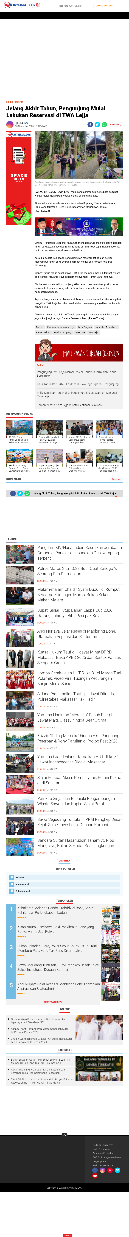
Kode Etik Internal (101, 1149)
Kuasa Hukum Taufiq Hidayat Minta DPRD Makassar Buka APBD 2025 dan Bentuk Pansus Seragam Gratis (79, 657)
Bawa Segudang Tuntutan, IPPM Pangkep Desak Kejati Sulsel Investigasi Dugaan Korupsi (79, 822)
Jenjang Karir (99, 1161)
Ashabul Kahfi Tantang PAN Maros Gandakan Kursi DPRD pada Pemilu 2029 (39, 1030)
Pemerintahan (43, 332)
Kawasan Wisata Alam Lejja (60, 327)
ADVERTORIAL (31, 15)
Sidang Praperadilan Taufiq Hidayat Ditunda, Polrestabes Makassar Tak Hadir (76, 697)
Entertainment (23, 891)
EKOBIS (94, 15)
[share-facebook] (90, 124)
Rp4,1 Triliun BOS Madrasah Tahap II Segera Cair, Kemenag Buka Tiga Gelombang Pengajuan (38, 1071)
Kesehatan (117, 15)
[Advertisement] (64, 58)
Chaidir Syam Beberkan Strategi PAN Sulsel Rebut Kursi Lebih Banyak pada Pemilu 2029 (41, 1040)
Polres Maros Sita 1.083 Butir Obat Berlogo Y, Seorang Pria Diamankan (77, 571)
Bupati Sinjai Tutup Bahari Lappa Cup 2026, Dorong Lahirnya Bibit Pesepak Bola (75, 613)
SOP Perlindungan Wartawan (107, 1157)
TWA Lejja (93, 332)
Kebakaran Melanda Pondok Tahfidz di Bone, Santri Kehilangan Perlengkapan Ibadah (55, 910)
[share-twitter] (97, 124)
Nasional (20, 877)
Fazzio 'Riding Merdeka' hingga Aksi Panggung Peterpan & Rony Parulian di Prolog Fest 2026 (78, 738)
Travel (104, 15)
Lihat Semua (64, 861)
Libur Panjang (85, 327)
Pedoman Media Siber (103, 1165)
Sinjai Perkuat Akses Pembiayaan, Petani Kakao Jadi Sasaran (79, 780)
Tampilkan (116, 479)
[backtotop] (64, 1136)
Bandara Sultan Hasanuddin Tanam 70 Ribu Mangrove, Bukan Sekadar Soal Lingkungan (75, 843)
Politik (45, 15)
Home (7, 15)
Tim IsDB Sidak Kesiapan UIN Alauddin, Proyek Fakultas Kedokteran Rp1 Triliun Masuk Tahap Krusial (42, 1081)
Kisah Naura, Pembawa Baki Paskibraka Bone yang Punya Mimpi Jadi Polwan (55, 929)
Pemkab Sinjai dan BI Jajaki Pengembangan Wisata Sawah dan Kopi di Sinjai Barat (76, 801)
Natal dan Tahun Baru (106, 327)
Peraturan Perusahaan (104, 1153)
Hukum (69, 15)
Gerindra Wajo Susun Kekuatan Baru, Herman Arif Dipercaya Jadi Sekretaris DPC (38, 1021)
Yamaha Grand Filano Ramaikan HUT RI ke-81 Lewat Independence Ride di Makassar (78, 759)
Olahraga (82, 15)
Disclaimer (108, 1145)
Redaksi (97, 1145)
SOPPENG (80, 332)
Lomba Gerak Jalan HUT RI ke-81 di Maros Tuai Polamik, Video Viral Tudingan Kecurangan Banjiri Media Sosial (79, 678)
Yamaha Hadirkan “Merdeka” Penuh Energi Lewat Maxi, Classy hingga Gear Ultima (74, 717)
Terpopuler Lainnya (53, 1002)
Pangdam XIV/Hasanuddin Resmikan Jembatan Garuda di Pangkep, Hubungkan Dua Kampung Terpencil (79, 553)
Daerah (17, 15)
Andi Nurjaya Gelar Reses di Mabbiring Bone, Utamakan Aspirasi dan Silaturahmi (76, 634)
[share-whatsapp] (104, 124)
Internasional (22, 884)
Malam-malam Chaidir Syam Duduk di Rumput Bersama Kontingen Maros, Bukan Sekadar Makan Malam (78, 594)
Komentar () (115, 124)
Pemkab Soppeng (62, 332)
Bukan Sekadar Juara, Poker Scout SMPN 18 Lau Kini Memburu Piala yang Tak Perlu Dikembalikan (57, 948)
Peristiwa (58, 15)
